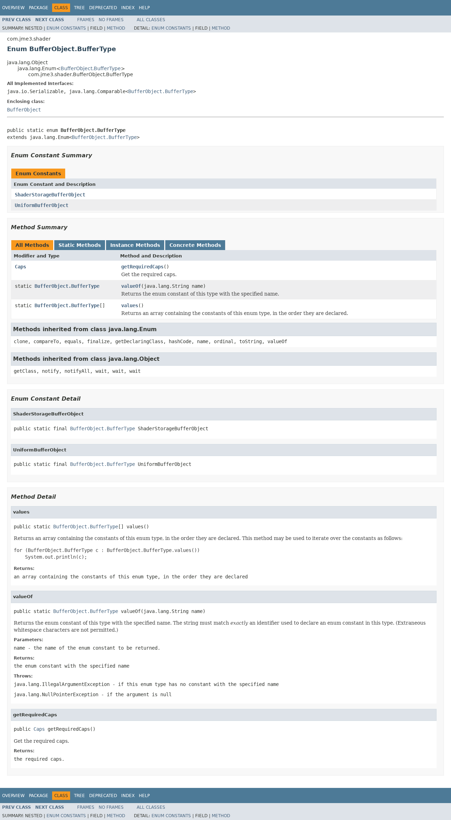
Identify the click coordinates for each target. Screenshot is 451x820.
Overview (13, 7)
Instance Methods (135, 245)
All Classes (151, 19)
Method (116, 28)
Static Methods (79, 245)
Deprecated (103, 7)
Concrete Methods (195, 245)
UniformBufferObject (41, 205)
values (129, 305)
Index (128, 7)
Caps (20, 266)
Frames (85, 19)
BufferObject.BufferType (91, 68)
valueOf (131, 286)
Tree (79, 7)
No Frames (111, 19)
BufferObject (24, 110)
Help (144, 7)
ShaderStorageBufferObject (50, 195)
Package (38, 7)
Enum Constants (66, 28)
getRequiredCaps (142, 266)
